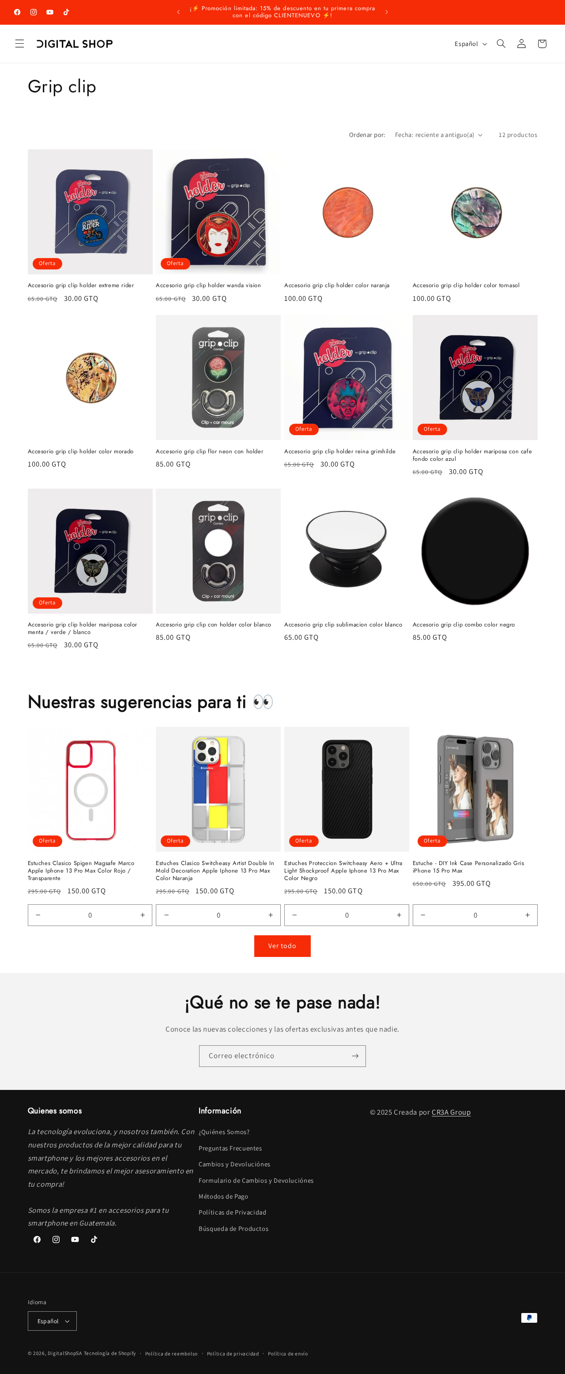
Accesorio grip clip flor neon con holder (209, 451)
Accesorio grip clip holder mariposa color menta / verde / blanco (83, 628)
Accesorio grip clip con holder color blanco (213, 625)
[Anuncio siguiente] (386, 12)
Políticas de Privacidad (233, 1212)
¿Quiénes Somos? (224, 1131)
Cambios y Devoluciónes (235, 1164)
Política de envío (288, 1353)
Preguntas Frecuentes (230, 1148)
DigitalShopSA (65, 1353)
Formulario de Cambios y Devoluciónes (256, 1180)
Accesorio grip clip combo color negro (464, 625)
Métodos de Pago (223, 1196)
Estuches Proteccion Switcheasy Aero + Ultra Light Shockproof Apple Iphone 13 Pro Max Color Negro (343, 871)
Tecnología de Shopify (110, 1353)
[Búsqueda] (501, 44)
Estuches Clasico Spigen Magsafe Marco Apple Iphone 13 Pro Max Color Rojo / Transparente (81, 871)
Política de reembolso (171, 1353)
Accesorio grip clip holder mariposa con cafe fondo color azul (472, 455)
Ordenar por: (367, 134)
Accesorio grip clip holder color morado (81, 451)
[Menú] (19, 44)
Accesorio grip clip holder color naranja (337, 285)
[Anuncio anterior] (178, 12)
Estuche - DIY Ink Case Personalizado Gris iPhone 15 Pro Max (468, 867)
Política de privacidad (233, 1353)
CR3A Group (451, 1112)
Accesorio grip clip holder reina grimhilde (340, 451)
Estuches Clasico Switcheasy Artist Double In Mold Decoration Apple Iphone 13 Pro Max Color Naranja (215, 871)
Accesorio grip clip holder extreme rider (81, 285)
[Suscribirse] (355, 1056)
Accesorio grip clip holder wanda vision (208, 285)
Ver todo (282, 945)
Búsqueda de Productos (233, 1228)
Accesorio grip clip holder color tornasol (466, 285)
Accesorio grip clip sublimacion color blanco (343, 625)
